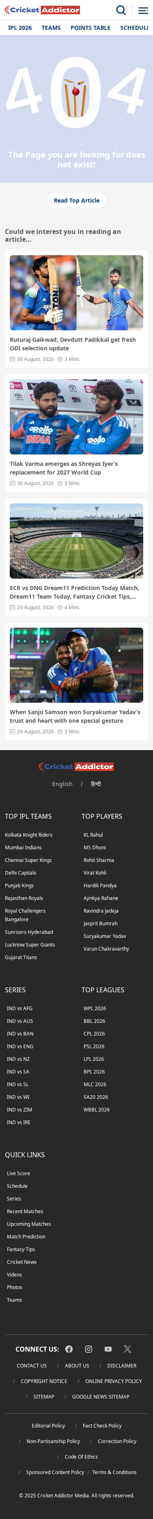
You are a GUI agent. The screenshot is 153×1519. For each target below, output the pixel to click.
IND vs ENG (20, 1046)
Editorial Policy (48, 1425)
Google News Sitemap (100, 1396)
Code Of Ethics (81, 1456)
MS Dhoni (95, 847)
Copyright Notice (44, 1381)
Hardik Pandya (100, 885)
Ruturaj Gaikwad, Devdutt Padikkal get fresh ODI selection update (73, 344)
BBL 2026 (94, 1021)
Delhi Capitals (20, 872)
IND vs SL (18, 1084)
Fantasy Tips (21, 1249)
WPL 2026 (95, 1008)
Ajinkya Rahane (101, 898)
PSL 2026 (94, 1046)
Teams (51, 27)
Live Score (18, 1173)
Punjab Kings (19, 885)
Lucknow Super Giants (30, 944)
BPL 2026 (94, 1071)
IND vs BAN (20, 1033)
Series (14, 1198)
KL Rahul (93, 834)
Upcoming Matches (29, 1224)
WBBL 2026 (97, 1109)
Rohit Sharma (99, 860)
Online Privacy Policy (113, 1381)
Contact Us (32, 1365)
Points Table (91, 27)
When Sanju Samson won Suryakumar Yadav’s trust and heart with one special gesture (75, 716)
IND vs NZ (18, 1059)
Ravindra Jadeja (101, 910)
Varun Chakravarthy (106, 948)
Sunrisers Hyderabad (29, 932)
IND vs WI (18, 1097)
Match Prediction (26, 1236)
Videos (14, 1274)
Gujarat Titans (21, 957)
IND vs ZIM (19, 1109)
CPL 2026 (94, 1033)
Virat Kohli (95, 872)
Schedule (17, 1186)
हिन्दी (96, 784)
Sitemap (43, 1396)
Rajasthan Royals (24, 898)
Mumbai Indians (23, 847)
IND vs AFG (20, 1008)
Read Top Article (77, 200)
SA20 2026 (96, 1097)
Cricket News (22, 1261)
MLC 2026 (95, 1084)
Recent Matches (25, 1211)
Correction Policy (117, 1441)
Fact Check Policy (102, 1425)
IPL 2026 (20, 27)
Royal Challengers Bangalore (25, 915)
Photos (14, 1287)
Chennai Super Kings (28, 860)
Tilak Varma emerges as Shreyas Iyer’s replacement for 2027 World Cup (64, 468)
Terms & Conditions (114, 1472)
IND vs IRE (19, 1122)
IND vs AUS (20, 1021)
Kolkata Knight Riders (29, 834)
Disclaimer (121, 1365)
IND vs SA (18, 1071)
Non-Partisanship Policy (53, 1441)
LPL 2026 (94, 1059)
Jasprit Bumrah (101, 923)
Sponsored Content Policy (55, 1472)
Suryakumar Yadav (105, 936)
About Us (77, 1365)
